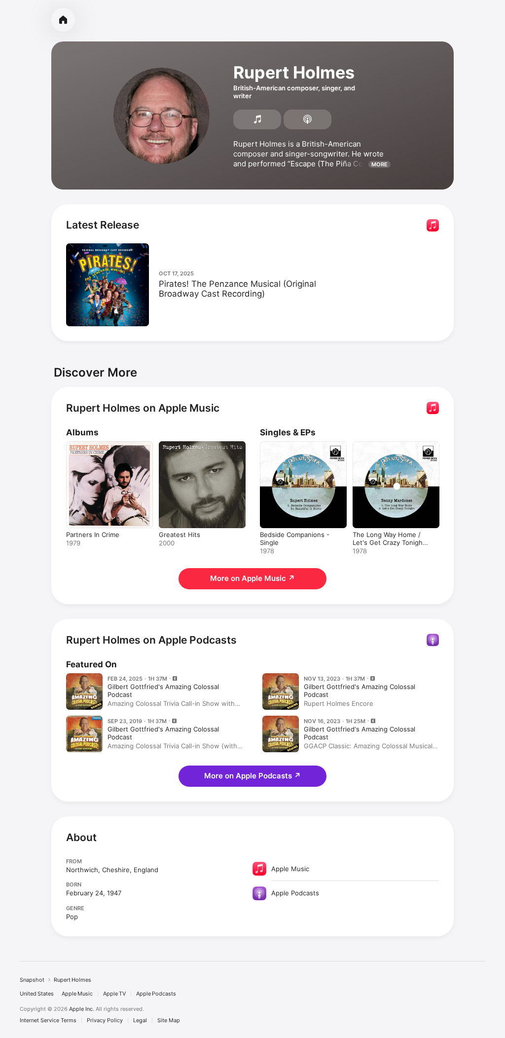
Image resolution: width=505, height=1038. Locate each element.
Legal (140, 1020)
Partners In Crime (92, 534)
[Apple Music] (257, 119)
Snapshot (32, 979)
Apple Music (77, 994)
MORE (379, 164)
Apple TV (114, 994)
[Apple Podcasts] (307, 119)
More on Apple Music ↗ (252, 578)
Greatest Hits (179, 534)
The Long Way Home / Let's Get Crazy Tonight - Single (391, 542)
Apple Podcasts (156, 994)
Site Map (168, 1020)
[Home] (63, 20)
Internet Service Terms (48, 1020)
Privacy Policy (105, 1020)
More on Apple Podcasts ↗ (252, 775)
